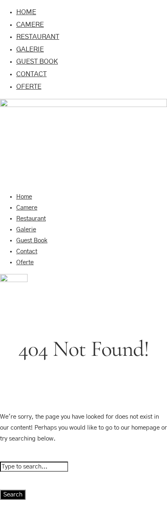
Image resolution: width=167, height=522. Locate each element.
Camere (30, 24)
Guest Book (37, 61)
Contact (31, 74)
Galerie (30, 49)
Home (26, 12)
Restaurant (37, 36)
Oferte (28, 86)
